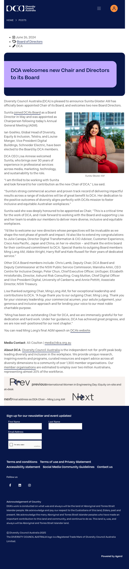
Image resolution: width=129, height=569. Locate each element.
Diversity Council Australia (41, 350)
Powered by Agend (111, 556)
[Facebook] (10, 485)
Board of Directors (29, 42)
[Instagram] (29, 485)
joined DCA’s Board (27, 112)
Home (10, 20)
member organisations (20, 367)
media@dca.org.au (58, 343)
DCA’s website (80, 330)
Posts (22, 20)
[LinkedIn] (19, 485)
